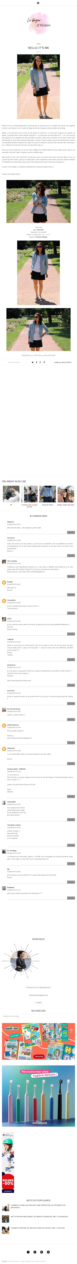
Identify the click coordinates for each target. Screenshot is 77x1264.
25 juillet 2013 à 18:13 (14, 524)
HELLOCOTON (50, 355)
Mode (38, 44)
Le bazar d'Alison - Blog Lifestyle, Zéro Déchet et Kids (27, 1261)
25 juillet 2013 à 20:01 (14, 584)
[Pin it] (44, 362)
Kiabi (40, 227)
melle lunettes (13, 725)
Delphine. (11, 887)
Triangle (34, 234)
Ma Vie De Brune (13, 709)
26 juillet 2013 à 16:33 (14, 827)
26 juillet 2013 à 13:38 (14, 771)
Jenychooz (11, 665)
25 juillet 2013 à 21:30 (14, 667)
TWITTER (37, 355)
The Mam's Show (14, 825)
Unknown (11, 748)
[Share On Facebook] (36, 362)
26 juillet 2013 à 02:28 (14, 727)
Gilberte (10, 522)
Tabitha (10, 639)
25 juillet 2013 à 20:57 (14, 642)
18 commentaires (14, 362)
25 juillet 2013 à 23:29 (14, 693)
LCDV (9, 619)
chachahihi (11, 802)
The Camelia (12, 561)
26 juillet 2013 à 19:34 (14, 853)
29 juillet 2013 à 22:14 (14, 890)
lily (8, 869)
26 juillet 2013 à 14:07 (14, 804)
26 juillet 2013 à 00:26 (14, 711)
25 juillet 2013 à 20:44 (14, 621)
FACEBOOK (26, 355)
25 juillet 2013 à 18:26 (14, 540)
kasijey (10, 582)
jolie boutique (42, 157)
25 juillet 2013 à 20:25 (14, 603)
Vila (38, 232)
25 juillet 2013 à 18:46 (14, 563)
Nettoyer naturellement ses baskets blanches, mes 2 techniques (39, 1216)
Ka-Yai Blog (11, 851)
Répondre (71, 532)
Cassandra (11, 600)
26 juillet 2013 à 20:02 (14, 871)
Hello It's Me (46, 234)
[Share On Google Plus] (40, 362)
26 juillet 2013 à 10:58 (14, 751)
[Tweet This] (32, 362)
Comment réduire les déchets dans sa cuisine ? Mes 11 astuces (38, 1228)
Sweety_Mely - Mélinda (16, 769)
